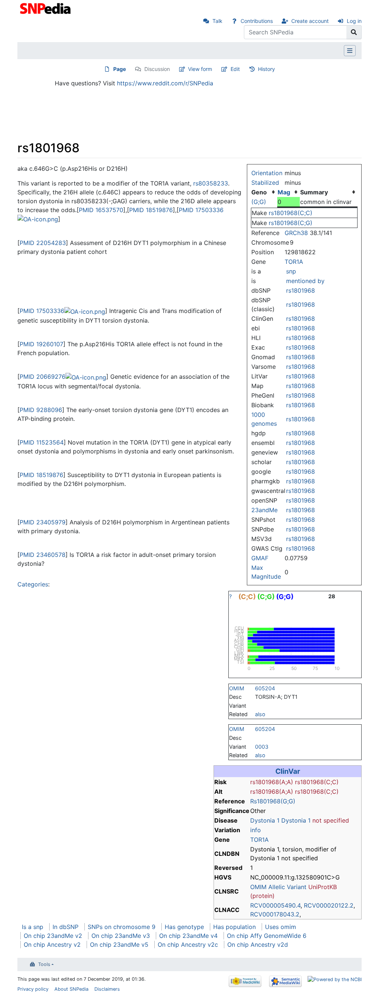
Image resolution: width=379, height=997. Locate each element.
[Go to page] (354, 32)
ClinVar (287, 771)
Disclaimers (107, 989)
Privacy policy (32, 989)
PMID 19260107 (41, 344)
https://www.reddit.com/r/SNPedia (165, 83)
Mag (284, 192)
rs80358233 (210, 183)
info (255, 830)
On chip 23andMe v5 (119, 944)
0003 (261, 747)
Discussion (157, 69)
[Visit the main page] (46, 7)
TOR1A (294, 261)
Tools (44, 964)
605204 (265, 688)
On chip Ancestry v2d (257, 944)
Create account (310, 21)
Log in (354, 21)
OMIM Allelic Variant (278, 887)
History (266, 69)
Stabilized (265, 182)
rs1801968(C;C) (290, 213)
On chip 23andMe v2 (53, 935)
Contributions (257, 21)
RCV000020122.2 (328, 905)
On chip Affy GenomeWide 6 (266, 935)
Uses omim (280, 926)
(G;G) (258, 201)
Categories (32, 584)
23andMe (264, 510)
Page (119, 69)
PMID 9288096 (41, 410)
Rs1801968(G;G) (272, 801)
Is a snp (32, 926)
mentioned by (305, 281)
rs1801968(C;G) (290, 223)
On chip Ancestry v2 (52, 944)
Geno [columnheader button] (259, 192)
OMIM (236, 688)
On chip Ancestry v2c (188, 944)
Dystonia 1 (264, 820)
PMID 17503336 (201, 210)
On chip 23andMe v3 (120, 935)
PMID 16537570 (101, 210)
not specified (330, 820)
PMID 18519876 (151, 210)
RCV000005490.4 (275, 905)
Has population (234, 926)
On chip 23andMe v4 (188, 935)
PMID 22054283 (43, 242)
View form (200, 69)
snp (291, 271)
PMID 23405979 (43, 522)
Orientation (266, 173)
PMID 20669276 (43, 376)
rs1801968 (300, 290)
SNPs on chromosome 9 (121, 926)
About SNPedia (71, 989)
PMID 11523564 (42, 442)
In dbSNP (65, 926)
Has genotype (184, 926)
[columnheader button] (288, 192)
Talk (217, 21)
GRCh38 (296, 233)
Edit (235, 69)
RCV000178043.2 (274, 914)
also (260, 714)
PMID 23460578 (43, 554)
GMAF (259, 558)
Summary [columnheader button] (314, 192)
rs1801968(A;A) (271, 782)
